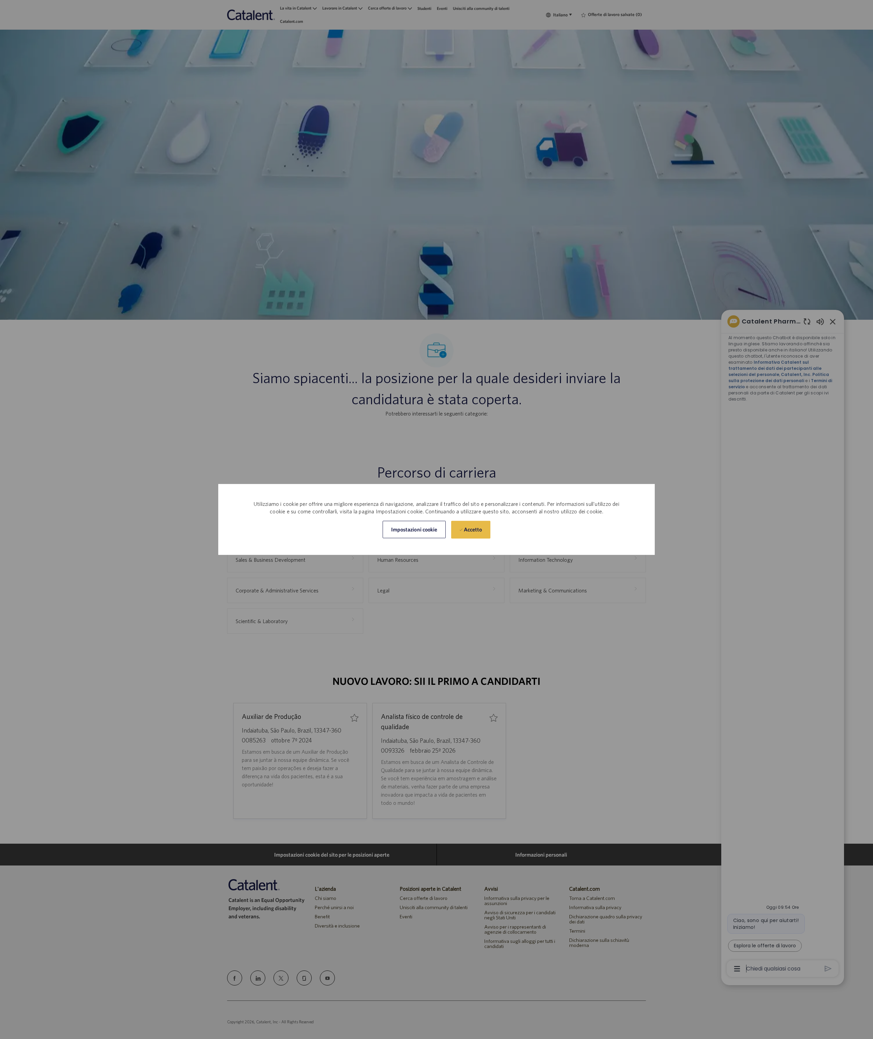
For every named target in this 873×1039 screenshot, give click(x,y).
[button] (414, 529)
